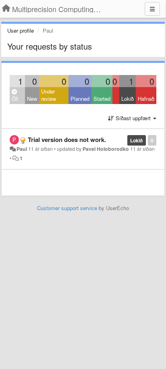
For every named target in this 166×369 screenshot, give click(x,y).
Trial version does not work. (67, 139)
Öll (15, 98)
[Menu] (152, 9)
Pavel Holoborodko (106, 148)
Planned (80, 98)
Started (101, 98)
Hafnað (146, 98)
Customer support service (67, 208)
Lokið (127, 98)
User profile (20, 30)
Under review (48, 95)
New (32, 98)
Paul (22, 148)
